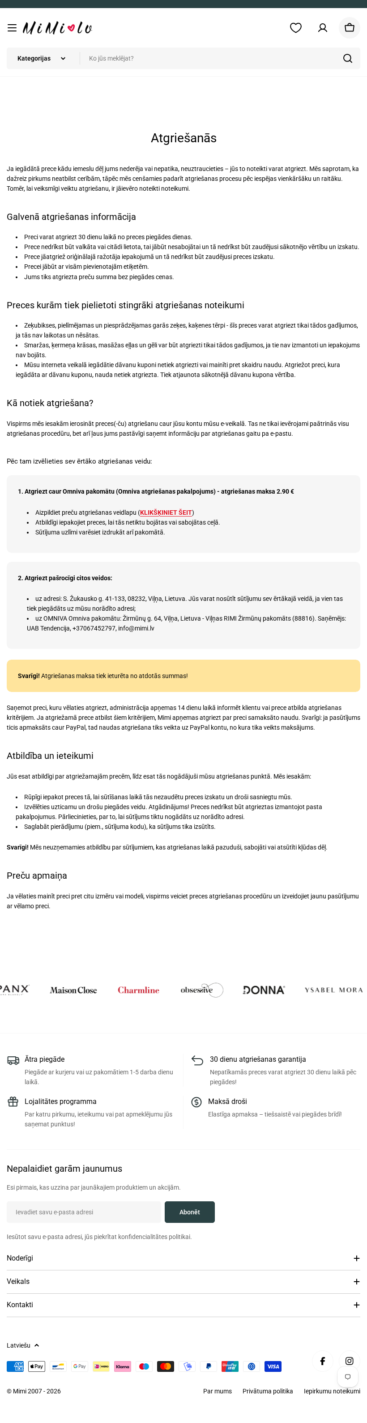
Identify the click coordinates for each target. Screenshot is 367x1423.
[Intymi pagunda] (61, 990)
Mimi (20, 1391)
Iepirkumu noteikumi (332, 1391)
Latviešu (18, 1345)
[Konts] (322, 27)
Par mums (217, 1391)
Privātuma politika (268, 1391)
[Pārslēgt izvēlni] (12, 27)
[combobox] (183, 58)
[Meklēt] (347, 58)
